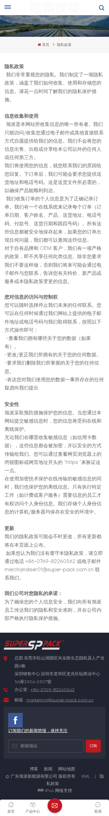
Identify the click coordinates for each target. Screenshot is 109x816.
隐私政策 (64, 45)
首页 (45, 45)
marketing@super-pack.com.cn (60, 700)
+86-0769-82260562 (52, 690)
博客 (34, 769)
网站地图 (66, 769)
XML (85, 777)
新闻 (48, 769)
